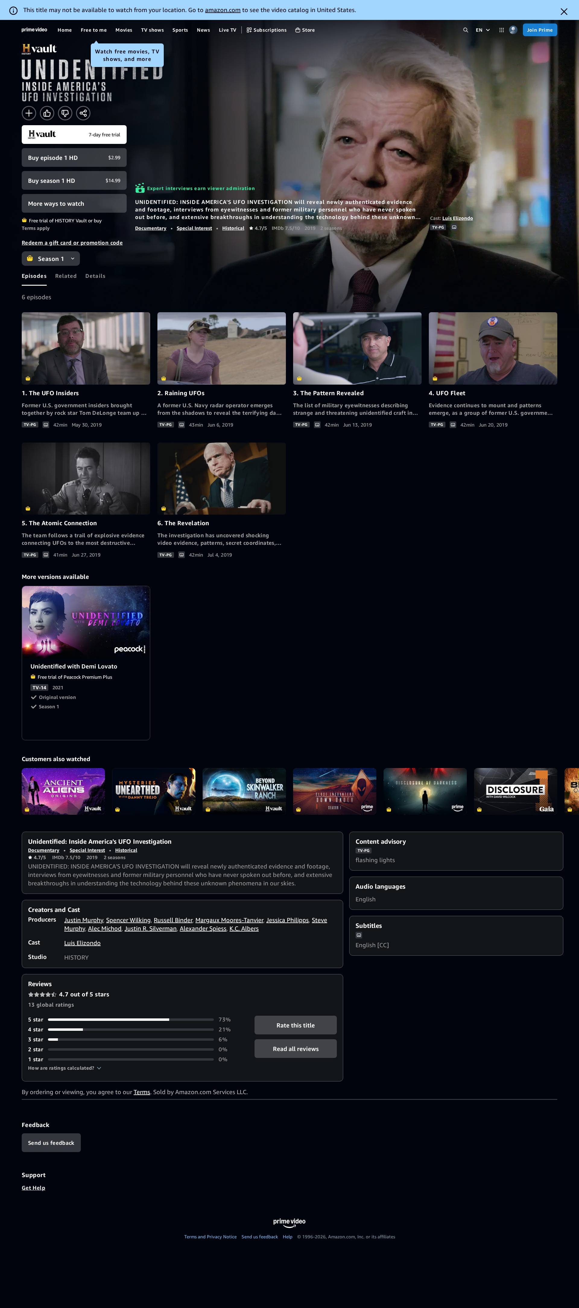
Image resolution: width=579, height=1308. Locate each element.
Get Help (33, 1187)
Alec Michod (105, 928)
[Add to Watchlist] (29, 113)
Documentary (150, 228)
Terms (142, 1091)
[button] (64, 1067)
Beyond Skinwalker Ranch (244, 791)
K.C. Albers (244, 928)
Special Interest (194, 228)
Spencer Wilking (128, 919)
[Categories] (502, 30)
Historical (233, 228)
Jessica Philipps (287, 919)
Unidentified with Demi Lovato (86, 622)
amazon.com (223, 9)
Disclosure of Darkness (425, 791)
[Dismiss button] (564, 11)
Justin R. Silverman (151, 928)
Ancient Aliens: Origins (63, 791)
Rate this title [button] (296, 1025)
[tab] (34, 276)
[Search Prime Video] (466, 30)
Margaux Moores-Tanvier (229, 919)
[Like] (47, 113)
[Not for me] (65, 113)
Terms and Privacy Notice (210, 1236)
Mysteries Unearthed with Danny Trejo (153, 791)
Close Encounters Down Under (334, 791)
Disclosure (515, 791)
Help (288, 1236)
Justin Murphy (83, 919)
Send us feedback (260, 1236)
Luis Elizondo (457, 218)
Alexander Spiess (203, 928)
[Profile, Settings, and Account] (513, 30)
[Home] (34, 29)
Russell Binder (173, 919)
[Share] (83, 113)
